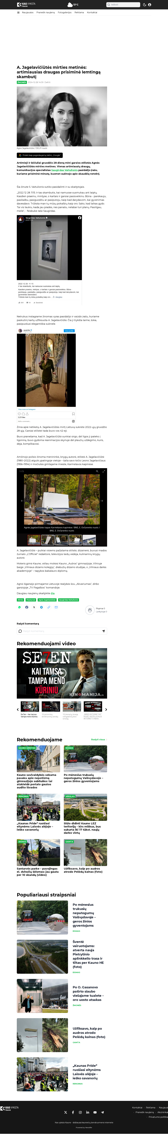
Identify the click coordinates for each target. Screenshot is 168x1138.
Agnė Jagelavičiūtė (47, 600)
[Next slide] (101, 500)
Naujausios (27, 12)
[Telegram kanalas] (102, 1112)
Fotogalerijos (64, 12)
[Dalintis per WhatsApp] (19, 607)
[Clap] (89, 610)
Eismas (69, 748)
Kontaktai (92, 12)
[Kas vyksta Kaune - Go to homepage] (12, 1108)
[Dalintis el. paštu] (56, 607)
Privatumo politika (158, 1117)
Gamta (69, 842)
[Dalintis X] (34, 607)
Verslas (70, 796)
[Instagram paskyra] (80, 1112)
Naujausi (163, 1107)
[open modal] (149, 4)
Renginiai (23, 796)
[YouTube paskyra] (95, 1112)
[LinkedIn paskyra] (87, 1112)
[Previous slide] (22, 500)
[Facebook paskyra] (73, 1112)
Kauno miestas (27, 748)
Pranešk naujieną (45, 12)
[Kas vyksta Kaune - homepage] (28, 4)
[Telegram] (41, 607)
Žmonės (22, 82)
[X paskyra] (65, 1112)
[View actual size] (97, 471)
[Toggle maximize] (104, 471)
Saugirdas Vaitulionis (64, 170)
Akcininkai (163, 1112)
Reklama (79, 12)
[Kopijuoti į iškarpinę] (48, 607)
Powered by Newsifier (84, 1127)
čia (52, 593)
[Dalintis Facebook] (26, 607)
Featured (31, 600)
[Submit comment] (103, 631)
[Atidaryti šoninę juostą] (18, 12)
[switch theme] (144, 5)
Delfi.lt (47, 82)
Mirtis (20, 600)
